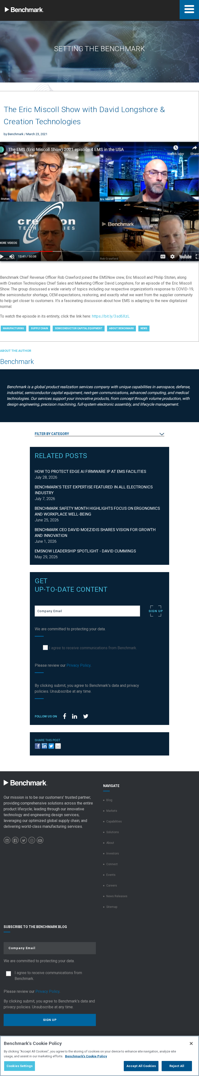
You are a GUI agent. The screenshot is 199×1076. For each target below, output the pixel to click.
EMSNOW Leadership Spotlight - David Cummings (85, 551)
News (144, 328)
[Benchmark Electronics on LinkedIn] (7, 840)
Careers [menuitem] (111, 885)
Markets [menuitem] (111, 811)
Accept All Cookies (141, 1066)
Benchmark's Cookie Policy (86, 1056)
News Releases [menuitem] (116, 896)
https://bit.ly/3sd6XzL (111, 316)
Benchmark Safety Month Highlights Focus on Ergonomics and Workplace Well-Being (97, 511)
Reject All (176, 1066)
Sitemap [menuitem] (111, 907)
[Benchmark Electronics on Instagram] (31, 840)
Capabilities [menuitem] (114, 821)
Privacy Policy (78, 665)
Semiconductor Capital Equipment (78, 328)
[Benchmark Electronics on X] (23, 840)
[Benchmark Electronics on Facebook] (15, 840)
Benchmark (16, 134)
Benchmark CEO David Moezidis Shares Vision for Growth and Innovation (95, 532)
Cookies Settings (20, 1066)
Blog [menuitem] (109, 800)
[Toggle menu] (189, 9)
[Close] (191, 1043)
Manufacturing (13, 328)
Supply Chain (39, 328)
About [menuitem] (110, 843)
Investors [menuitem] (112, 853)
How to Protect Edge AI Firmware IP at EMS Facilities (90, 471)
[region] (99, 1056)
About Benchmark (121, 328)
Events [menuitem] (111, 875)
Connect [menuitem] (112, 864)
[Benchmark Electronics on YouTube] (40, 840)
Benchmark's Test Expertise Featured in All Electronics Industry (94, 490)
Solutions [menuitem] (112, 832)
